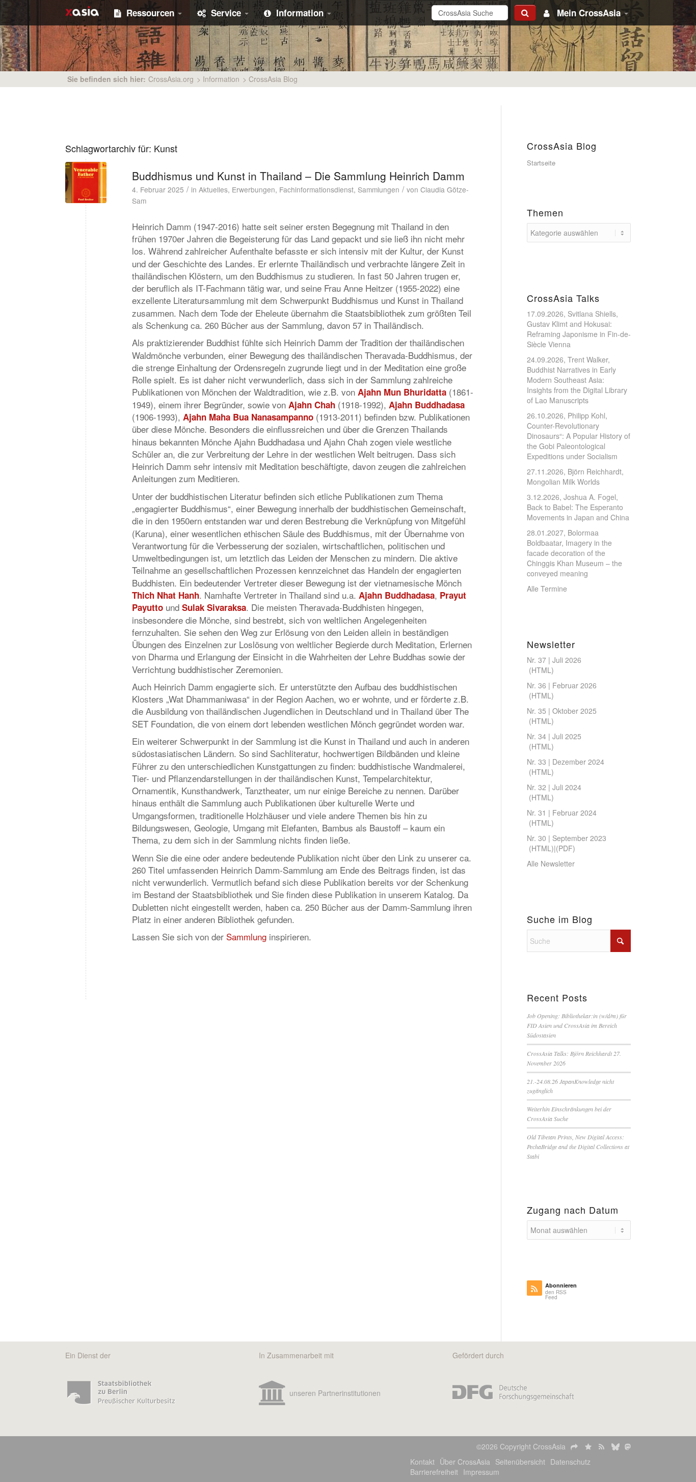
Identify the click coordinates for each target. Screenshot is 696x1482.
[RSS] (602, 1446)
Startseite (541, 162)
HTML (541, 670)
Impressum (481, 1472)
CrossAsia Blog (273, 79)
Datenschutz (570, 1462)
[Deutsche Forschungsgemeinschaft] (513, 1393)
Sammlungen (378, 189)
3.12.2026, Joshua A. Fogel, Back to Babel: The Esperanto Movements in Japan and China (578, 507)
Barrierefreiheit (434, 1472)
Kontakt (422, 1462)
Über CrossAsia (465, 1462)
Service (227, 13)
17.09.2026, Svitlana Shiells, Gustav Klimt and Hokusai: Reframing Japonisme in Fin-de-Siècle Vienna (579, 329)
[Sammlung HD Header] (85, 182)
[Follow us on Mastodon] (628, 1446)
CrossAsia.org (171, 79)
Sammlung (246, 936)
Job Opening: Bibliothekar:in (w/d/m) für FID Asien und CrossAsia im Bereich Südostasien (577, 1025)
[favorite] (589, 1446)
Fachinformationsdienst (316, 189)
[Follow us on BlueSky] (615, 1446)
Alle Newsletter (551, 863)
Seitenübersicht (520, 1462)
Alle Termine (547, 588)
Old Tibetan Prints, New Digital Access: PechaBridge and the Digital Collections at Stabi (578, 1146)
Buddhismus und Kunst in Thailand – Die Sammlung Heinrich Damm (298, 175)
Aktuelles (213, 189)
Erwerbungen (253, 189)
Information (301, 13)
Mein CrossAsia (588, 13)
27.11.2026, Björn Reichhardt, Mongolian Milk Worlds (575, 476)
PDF (565, 848)
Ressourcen (151, 13)
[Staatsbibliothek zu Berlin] (121, 1393)
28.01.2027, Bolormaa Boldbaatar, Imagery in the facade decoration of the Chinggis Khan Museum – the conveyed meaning (574, 552)
